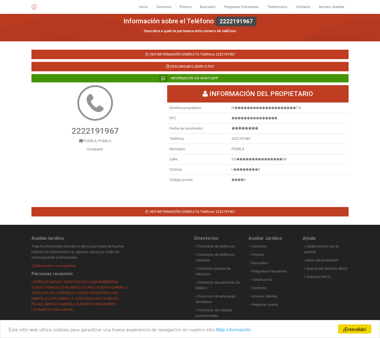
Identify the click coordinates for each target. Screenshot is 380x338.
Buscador (208, 7)
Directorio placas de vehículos (213, 271)
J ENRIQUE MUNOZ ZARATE (54, 282)
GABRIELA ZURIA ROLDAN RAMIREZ (87, 304)
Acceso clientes (331, 7)
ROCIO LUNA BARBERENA (97, 282)
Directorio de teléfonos (216, 246)
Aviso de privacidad (321, 260)
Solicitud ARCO (318, 277)
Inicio (143, 7)
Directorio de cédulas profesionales (214, 313)
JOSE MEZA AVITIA (90, 298)
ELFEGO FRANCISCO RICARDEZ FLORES (63, 287)
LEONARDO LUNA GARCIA (52, 309)
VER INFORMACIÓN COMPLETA (192, 54)
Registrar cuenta (264, 304)
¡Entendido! (354, 329)
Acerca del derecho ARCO (326, 268)
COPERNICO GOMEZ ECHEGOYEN (82, 293)
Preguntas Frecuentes (241, 7)
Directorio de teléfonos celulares (215, 257)
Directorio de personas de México (218, 285)
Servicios (163, 7)
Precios (186, 7)
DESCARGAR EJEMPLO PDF (191, 66)
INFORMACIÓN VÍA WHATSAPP (194, 78)
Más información (233, 329)
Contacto (303, 7)
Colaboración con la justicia (53, 266)
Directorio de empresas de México (216, 299)
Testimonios (277, 7)
